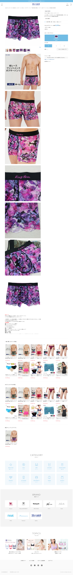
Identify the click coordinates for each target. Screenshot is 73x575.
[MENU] (2, 3)
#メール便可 (47, 18)
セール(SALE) (13, 7)
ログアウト (50, 560)
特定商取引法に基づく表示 (14, 572)
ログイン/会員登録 (41, 560)
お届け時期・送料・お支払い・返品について (53, 21)
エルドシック (7, 7)
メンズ (18, 7)
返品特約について (48, 61)
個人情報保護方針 (5, 572)
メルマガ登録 (31, 560)
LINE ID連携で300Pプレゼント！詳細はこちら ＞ (36, 1)
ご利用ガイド (23, 560)
